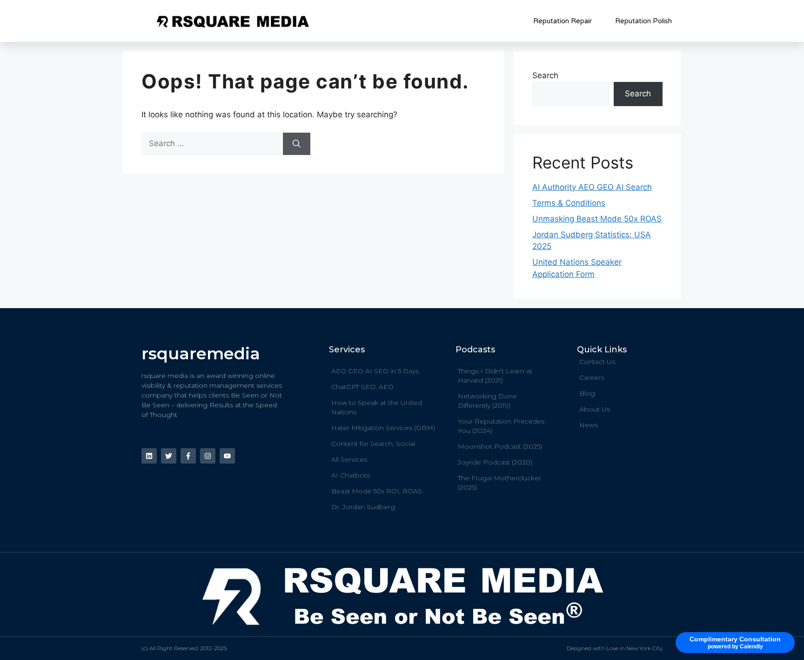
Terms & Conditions (568, 203)
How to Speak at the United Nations (376, 407)
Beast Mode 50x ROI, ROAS (376, 491)
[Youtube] (227, 456)
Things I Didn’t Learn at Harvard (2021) (495, 375)
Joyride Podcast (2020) (495, 462)
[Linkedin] (149, 456)
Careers (591, 377)
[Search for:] (212, 143)
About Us (594, 409)
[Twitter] (168, 456)
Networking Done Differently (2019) (487, 401)
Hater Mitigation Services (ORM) (383, 428)
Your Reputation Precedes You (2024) (501, 426)
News (588, 425)
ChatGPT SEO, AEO (362, 387)
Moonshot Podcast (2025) (500, 446)
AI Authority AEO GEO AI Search (592, 187)
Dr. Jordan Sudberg (363, 507)
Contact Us (597, 361)
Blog (587, 393)
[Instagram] (207, 456)
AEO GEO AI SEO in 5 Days (375, 371)
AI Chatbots (350, 475)
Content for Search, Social (373, 443)
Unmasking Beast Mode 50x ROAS (597, 218)
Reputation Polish (643, 21)
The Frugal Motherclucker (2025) (499, 483)
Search (545, 75)
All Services (349, 459)
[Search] (296, 144)
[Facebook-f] (188, 456)
